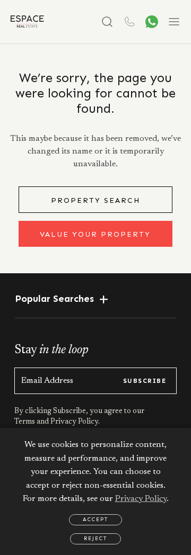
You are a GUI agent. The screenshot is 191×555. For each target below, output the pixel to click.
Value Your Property (95, 234)
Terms (25, 422)
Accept (95, 519)
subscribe (144, 380)
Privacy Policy (141, 499)
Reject (95, 538)
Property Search (95, 200)
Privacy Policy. (74, 422)
